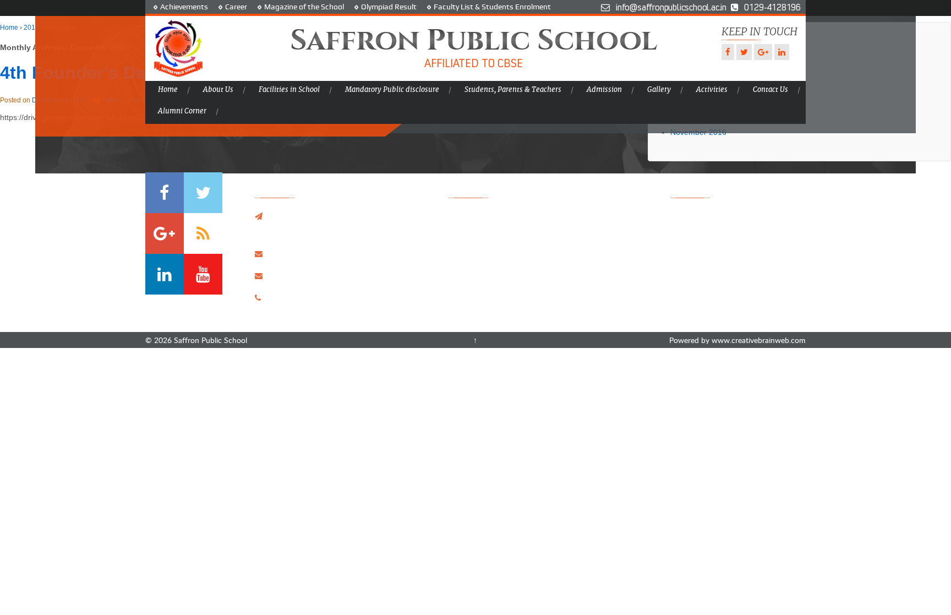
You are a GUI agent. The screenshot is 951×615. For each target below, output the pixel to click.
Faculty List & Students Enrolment (492, 6)
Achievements (184, 6)
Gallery (659, 89)
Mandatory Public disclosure (392, 89)
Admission (604, 89)
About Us (218, 89)
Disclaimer (563, 286)
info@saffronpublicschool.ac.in (324, 275)
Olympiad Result (389, 6)
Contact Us (770, 89)
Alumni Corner (182, 111)
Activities (712, 89)
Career (236, 6)
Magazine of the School (304, 6)
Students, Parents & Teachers (512, 89)
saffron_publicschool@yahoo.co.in (329, 253)
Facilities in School (289, 89)
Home (168, 89)
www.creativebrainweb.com (759, 340)
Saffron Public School (209, 340)
